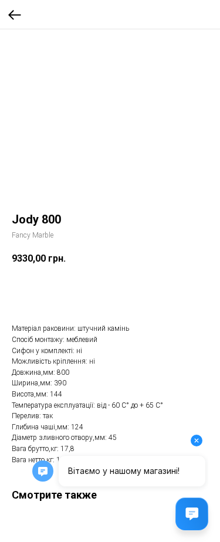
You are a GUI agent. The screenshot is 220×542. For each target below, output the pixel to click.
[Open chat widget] (191, 513)
